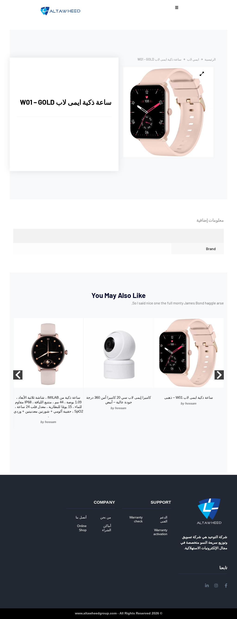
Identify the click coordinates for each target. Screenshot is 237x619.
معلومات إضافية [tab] (210, 220)
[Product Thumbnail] (202, 74)
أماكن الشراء (106, 528)
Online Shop (82, 528)
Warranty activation (160, 532)
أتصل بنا (81, 517)
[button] (176, 8)
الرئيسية (210, 59)
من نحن (105, 517)
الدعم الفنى (163, 519)
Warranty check (136, 519)
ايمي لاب (193, 59)
